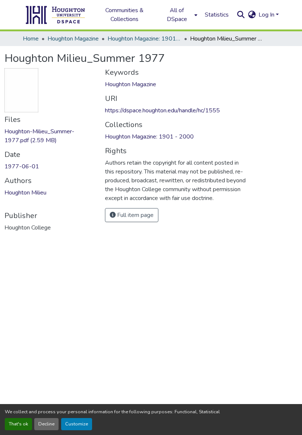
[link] (50, 136)
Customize (76, 424)
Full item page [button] (135, 215)
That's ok (18, 424)
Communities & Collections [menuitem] (124, 14)
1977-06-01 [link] (21, 166)
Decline (46, 424)
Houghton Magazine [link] (73, 39)
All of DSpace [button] (177, 14)
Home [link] (31, 39)
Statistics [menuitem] (217, 15)
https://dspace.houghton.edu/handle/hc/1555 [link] (162, 110)
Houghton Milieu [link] (25, 193)
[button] (55, 15)
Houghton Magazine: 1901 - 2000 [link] (144, 39)
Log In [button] (267, 15)
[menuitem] (179, 14)
